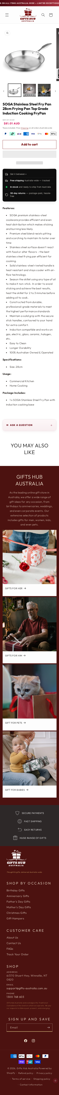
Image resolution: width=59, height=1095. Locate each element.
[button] (30, 154)
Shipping (24, 128)
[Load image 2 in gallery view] (29, 90)
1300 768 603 (15, 996)
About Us (12, 937)
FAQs (10, 948)
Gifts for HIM (13, 655)
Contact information (31, 1084)
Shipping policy (41, 1078)
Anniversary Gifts (18, 896)
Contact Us (14, 943)
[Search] (43, 15)
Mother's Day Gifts (19, 907)
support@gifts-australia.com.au (27, 988)
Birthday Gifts (16, 890)
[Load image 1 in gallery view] (14, 90)
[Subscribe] (48, 1027)
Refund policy (25, 1073)
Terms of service (21, 1078)
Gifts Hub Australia (27, 1068)
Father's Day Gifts (18, 901)
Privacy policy (44, 1073)
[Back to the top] (55, 1080)
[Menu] (7, 15)
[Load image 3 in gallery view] (44, 90)
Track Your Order (18, 954)
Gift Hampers (15, 918)
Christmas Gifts (17, 912)
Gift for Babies (15, 790)
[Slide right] (55, 91)
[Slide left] (3, 91)
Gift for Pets (13, 722)
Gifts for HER (13, 588)
